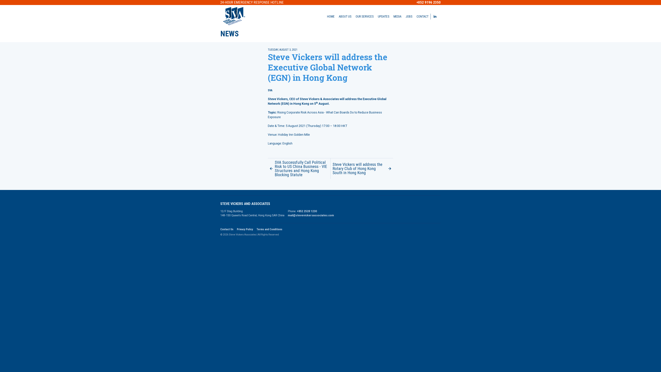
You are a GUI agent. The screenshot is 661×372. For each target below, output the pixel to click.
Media (397, 16)
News (229, 33)
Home (331, 16)
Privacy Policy (245, 229)
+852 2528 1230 (307, 211)
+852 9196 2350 (428, 2)
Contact (422, 16)
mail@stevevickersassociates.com (311, 215)
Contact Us (226, 229)
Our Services (365, 16)
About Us (345, 16)
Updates (383, 16)
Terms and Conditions (269, 229)
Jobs (409, 16)
